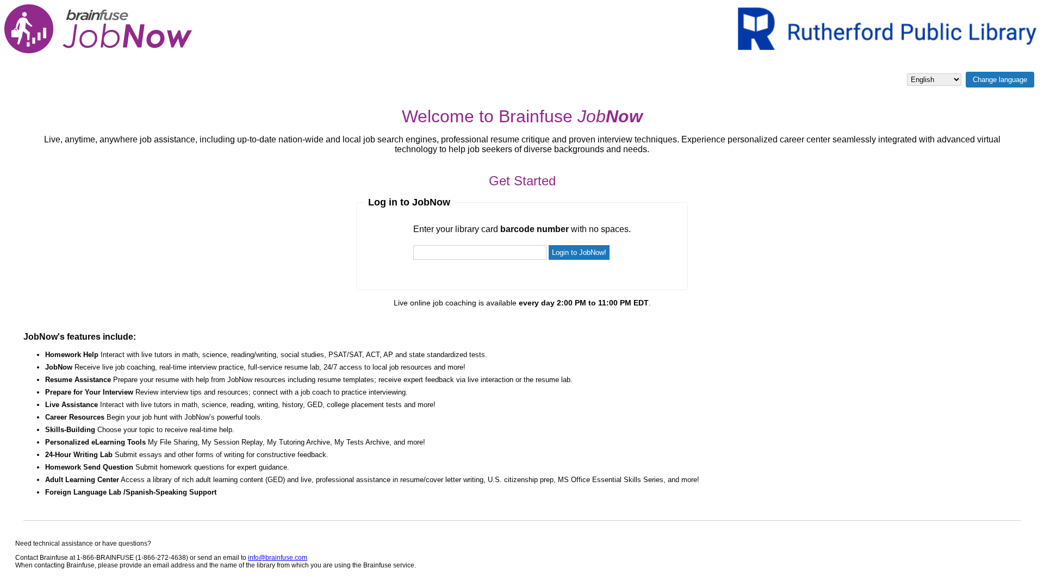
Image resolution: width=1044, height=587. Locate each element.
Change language (1000, 80)
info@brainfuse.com (277, 557)
